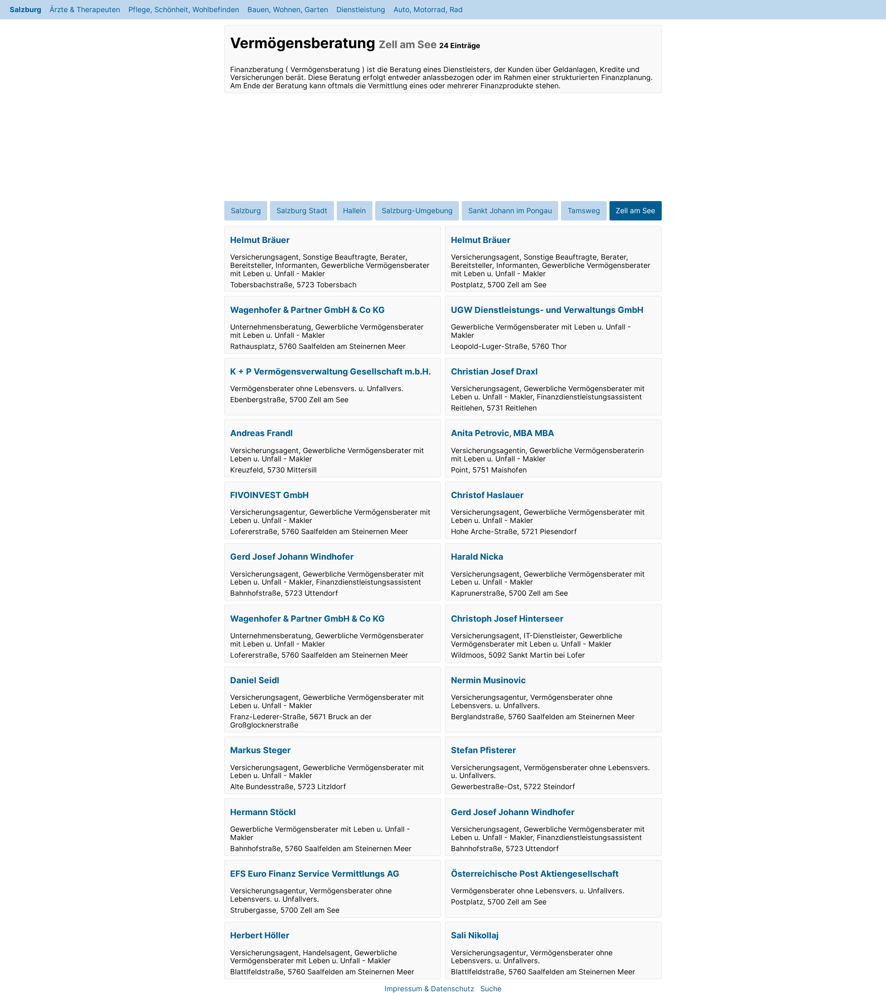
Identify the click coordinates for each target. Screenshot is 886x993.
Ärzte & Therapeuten (84, 9)
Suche (490, 988)
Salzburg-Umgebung (417, 210)
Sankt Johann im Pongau (510, 210)
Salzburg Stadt (302, 210)
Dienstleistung (360, 9)
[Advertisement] (443, 147)
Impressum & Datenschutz (429, 988)
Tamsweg (584, 210)
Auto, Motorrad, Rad (428, 9)
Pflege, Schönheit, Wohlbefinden (183, 9)
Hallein (354, 210)
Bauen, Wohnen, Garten (287, 9)
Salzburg (25, 9)
